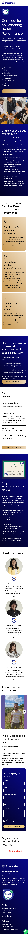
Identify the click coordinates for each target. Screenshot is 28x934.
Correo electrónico (9, 794)
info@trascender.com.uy (9, 908)
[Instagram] (3, 916)
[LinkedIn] (14, 596)
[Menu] (25, 2)
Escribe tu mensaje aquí (11, 809)
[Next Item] (24, 712)
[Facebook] (5, 916)
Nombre (6, 780)
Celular (5, 801)
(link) (14, 378)
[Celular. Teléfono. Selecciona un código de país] (6, 804)
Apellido (6, 787)
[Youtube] (11, 916)
